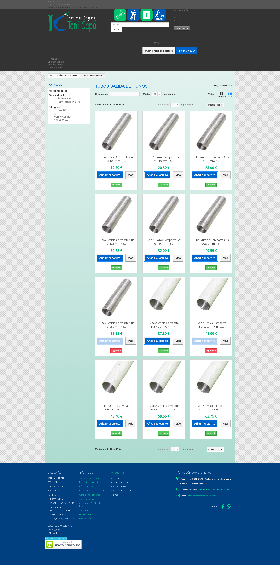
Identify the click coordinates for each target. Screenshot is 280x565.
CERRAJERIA (53, 482)
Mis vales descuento (120, 482)
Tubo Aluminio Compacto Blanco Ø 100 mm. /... (164, 324)
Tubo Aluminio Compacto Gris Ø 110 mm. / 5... (163, 159)
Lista (230, 96)
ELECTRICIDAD (54, 490)
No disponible (64, 98)
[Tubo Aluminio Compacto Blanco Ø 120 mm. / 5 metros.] (116, 380)
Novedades (53, 58)
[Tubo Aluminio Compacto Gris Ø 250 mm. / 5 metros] (116, 297)
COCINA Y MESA (55, 486)
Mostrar (147, 93)
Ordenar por (101, 93)
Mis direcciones (118, 486)
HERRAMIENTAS (55, 498)
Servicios (83, 510)
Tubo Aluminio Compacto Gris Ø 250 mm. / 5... (116, 324)
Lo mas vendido (56, 61)
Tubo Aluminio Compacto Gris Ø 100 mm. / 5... (116, 159)
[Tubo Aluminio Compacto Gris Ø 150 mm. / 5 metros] (163, 214)
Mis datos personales (121, 490)
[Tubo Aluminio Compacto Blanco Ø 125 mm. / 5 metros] (163, 380)
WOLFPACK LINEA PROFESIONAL (62, 118)
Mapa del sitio (55, 67)
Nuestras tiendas (87, 514)
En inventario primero (68, 101)
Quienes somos (55, 64)
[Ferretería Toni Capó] (77, 21)
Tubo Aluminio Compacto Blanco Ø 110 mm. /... (211, 324)
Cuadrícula (221, 96)
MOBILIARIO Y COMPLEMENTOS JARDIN (60, 509)
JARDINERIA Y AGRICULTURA (61, 503)
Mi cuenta (117, 472)
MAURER (61, 109)
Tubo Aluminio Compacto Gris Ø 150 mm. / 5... (163, 241)
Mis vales (115, 494)
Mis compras (117, 477)
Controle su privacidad (56, 538)
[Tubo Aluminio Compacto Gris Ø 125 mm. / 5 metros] (116, 214)
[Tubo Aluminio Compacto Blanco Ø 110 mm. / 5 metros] (211, 297)
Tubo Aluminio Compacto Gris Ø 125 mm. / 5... (116, 241)
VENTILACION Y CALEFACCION (55, 531)
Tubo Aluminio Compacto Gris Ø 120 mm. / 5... (211, 159)
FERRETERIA (53, 494)
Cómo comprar (86, 486)
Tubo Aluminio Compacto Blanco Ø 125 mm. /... (164, 407)
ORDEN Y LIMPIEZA (57, 514)
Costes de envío (87, 498)
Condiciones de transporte (92, 490)
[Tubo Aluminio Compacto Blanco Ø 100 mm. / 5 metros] (163, 297)
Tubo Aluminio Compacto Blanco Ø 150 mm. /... (211, 407)
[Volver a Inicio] (51, 76)
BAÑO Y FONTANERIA (58, 477)
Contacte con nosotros (59, 4)
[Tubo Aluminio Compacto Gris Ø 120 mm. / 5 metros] (211, 131)
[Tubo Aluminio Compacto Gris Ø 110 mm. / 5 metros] (163, 131)
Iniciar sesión (54, 1)
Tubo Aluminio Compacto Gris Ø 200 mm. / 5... (211, 241)
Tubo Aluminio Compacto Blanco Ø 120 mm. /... (116, 407)
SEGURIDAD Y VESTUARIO (60, 525)
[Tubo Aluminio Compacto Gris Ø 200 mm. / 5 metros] (211, 214)
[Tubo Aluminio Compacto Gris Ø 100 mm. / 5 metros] (116, 131)
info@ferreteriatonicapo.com (201, 495)
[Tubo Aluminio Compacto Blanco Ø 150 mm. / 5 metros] (211, 380)
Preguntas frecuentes (89, 482)
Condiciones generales (90, 494)
